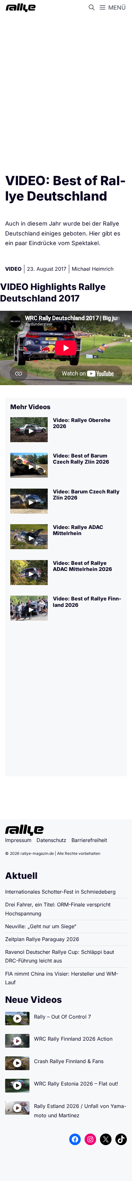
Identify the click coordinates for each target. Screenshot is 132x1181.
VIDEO (13, 269)
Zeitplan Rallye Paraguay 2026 (42, 939)
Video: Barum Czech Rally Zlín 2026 (86, 494)
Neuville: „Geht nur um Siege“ (40, 926)
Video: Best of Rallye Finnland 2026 (87, 601)
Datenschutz (51, 840)
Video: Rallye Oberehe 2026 (82, 423)
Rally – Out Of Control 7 (62, 1016)
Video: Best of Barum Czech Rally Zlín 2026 (81, 458)
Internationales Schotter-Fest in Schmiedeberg (60, 891)
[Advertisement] (66, 92)
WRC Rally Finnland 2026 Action (73, 1039)
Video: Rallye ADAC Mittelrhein (78, 530)
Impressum (18, 840)
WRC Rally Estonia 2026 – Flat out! (76, 1083)
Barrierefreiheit (89, 840)
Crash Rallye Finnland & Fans (68, 1061)
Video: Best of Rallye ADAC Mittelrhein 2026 (82, 566)
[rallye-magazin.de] (19, 7)
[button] (93, 7)
